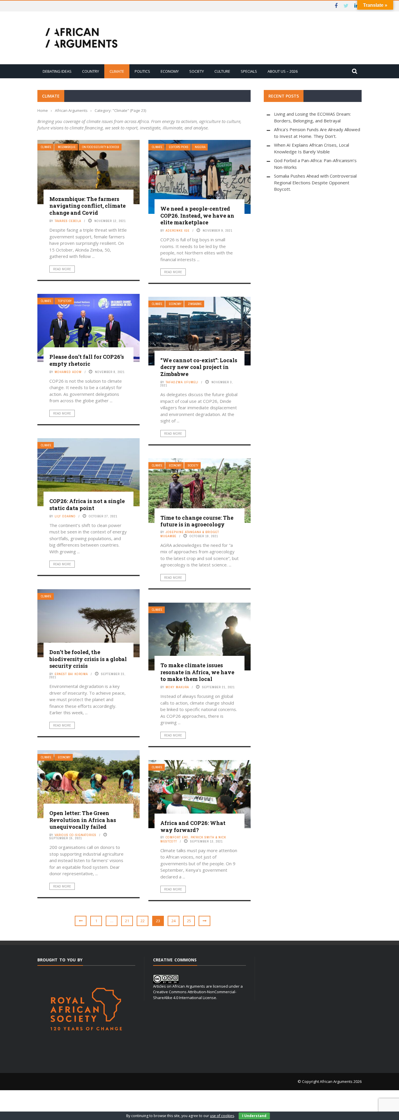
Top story (65, 301)
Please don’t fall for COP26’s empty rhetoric (86, 360)
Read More (62, 269)
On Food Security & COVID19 (100, 147)
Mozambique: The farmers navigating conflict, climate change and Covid (87, 205)
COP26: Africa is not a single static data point (87, 504)
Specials (249, 71)
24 (173, 920)
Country (90, 71)
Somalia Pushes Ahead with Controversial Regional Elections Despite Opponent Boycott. (315, 182)
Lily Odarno (65, 516)
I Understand (254, 1115)
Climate (117, 71)
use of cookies (222, 1115)
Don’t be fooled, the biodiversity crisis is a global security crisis (88, 659)
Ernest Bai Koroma (71, 674)
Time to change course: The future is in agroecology (196, 521)
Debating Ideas (57, 71)
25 (189, 920)
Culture (222, 71)
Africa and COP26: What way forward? (192, 826)
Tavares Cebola (68, 221)
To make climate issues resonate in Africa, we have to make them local (197, 672)
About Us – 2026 (283, 71)
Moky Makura (177, 687)
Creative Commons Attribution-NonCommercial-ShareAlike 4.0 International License (194, 994)
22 (142, 920)
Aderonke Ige (178, 230)
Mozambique (67, 147)
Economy (170, 71)
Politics (142, 71)
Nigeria (200, 147)
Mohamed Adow (68, 372)
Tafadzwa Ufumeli (182, 382)
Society (196, 71)
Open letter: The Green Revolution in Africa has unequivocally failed (82, 819)
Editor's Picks (178, 147)
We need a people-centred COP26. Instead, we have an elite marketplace (197, 215)
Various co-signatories (75, 835)
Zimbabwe (195, 304)
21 (127, 920)
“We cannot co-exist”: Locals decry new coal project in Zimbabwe (198, 367)
